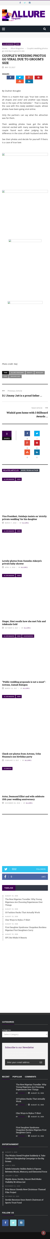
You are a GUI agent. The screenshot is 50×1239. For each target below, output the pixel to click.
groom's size (15, 376)
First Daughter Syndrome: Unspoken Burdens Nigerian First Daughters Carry (31, 1130)
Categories (6, 1030)
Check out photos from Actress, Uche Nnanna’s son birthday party (21, 755)
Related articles (11, 470)
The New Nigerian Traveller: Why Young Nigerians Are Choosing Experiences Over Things (24, 34)
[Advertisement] (25, 841)
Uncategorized (28, 636)
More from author (29, 470)
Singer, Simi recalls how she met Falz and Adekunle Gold (24, 623)
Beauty (29, 372)
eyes (5, 376)
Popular (17, 1076)
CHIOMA (21, 1093)
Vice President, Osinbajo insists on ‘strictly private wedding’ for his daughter (24, 518)
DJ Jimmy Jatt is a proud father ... (22, 395)
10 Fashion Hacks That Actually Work (30, 1100)
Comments (30, 1076)
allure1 (25, 523)
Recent (5, 1076)
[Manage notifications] (43, 1233)
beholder (39, 372)
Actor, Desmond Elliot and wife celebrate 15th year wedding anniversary (23, 798)
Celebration (7, 768)
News (17, 44)
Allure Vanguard (17, 372)
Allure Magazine (8, 44)
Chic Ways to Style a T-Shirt (28, 1113)
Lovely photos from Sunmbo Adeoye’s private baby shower (22, 562)
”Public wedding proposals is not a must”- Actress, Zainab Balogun (24, 683)
